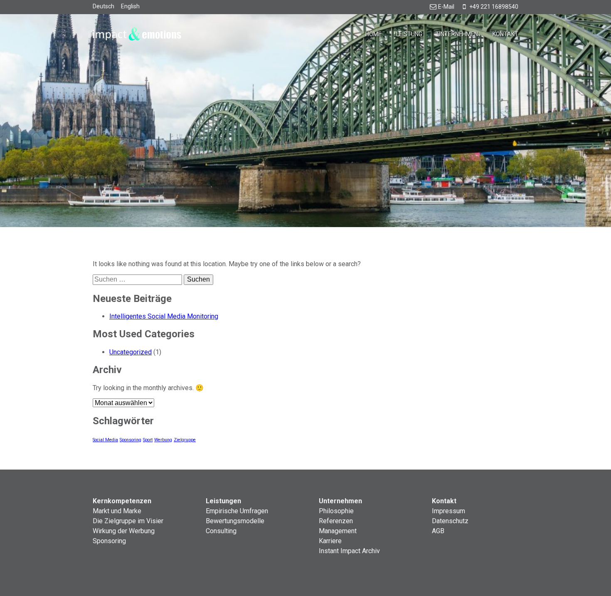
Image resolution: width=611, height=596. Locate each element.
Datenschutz (450, 521)
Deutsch (103, 6)
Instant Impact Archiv (349, 551)
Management (338, 531)
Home (373, 34)
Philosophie (336, 511)
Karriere (330, 541)
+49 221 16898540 (493, 6)
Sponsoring (130, 440)
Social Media (105, 440)
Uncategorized (130, 352)
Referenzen (336, 521)
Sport (148, 440)
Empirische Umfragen (237, 511)
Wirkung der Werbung (124, 531)
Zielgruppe (185, 440)
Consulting (221, 531)
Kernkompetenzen (122, 501)
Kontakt (505, 34)
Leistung (409, 34)
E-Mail (446, 6)
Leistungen (223, 501)
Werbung (163, 440)
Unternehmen (457, 34)
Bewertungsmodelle (235, 521)
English (130, 6)
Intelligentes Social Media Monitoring (163, 316)
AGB (438, 531)
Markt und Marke (117, 511)
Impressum (448, 511)
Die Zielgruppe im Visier (128, 521)
